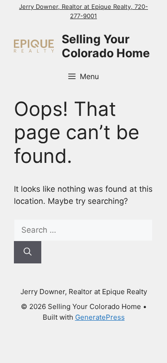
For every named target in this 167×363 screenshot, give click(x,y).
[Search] (27, 252)
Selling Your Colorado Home (106, 46)
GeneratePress (100, 317)
